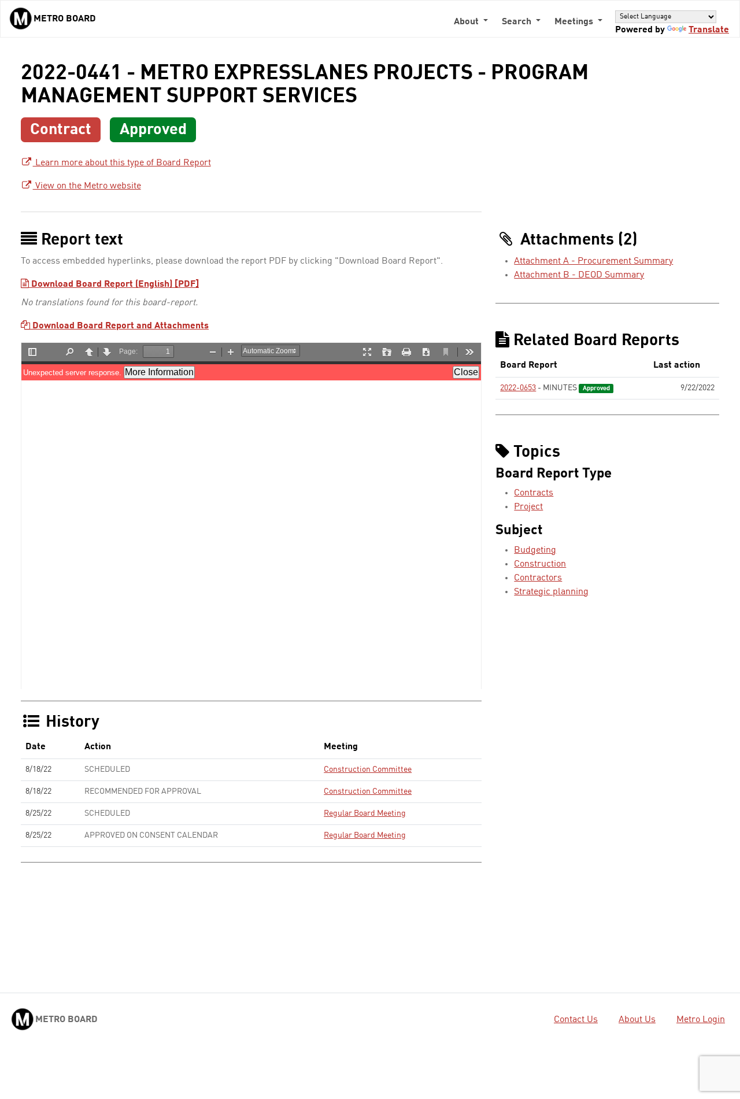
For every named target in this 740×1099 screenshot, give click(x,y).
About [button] (467, 22)
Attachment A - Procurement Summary (593, 261)
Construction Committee (368, 769)
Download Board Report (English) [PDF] (114, 284)
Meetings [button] (574, 22)
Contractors (538, 578)
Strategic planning (551, 592)
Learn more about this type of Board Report (122, 163)
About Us (637, 1019)
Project (528, 507)
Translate (709, 30)
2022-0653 (518, 388)
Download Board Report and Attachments (119, 326)
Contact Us (576, 1019)
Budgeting (535, 550)
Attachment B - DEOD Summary (579, 275)
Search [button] (518, 22)
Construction (540, 564)
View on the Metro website (87, 186)
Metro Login (700, 1019)
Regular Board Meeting (365, 813)
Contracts (533, 493)
